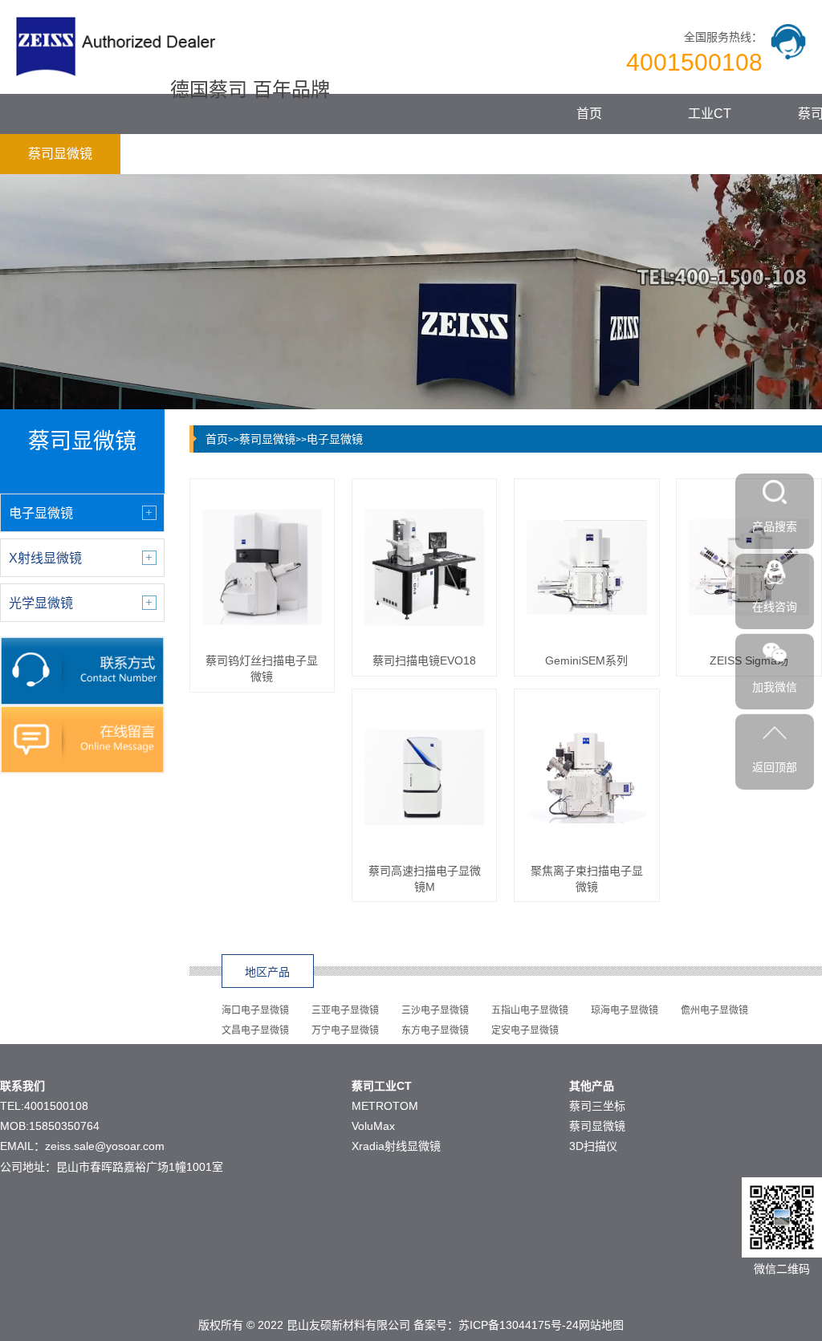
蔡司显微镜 (60, 154)
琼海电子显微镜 (624, 1010)
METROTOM (385, 1105)
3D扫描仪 (593, 1146)
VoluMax (373, 1126)
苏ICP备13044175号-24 (518, 1325)
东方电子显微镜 (435, 1030)
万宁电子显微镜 (345, 1030)
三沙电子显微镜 (435, 1010)
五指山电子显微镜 (529, 1010)
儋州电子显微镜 (714, 1010)
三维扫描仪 (181, 154)
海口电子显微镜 (255, 1010)
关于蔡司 (421, 154)
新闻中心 (301, 154)
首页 (589, 113)
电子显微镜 (335, 439)
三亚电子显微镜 (345, 1010)
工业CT (709, 113)
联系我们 (542, 154)
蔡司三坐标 (597, 1105)
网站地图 (601, 1325)
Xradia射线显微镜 (396, 1146)
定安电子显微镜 (525, 1030)
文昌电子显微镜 (255, 1030)
